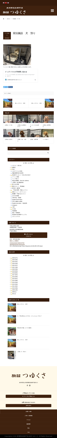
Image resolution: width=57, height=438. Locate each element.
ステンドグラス (16, 216)
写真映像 (14, 210)
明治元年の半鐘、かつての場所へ (24, 327)
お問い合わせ (28, 405)
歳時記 (14, 167)
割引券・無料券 (16, 188)
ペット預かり (7, 34)
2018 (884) (15, 273)
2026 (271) (15, 257)
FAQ (13, 169)
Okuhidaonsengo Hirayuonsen (17, 244)
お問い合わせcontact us (29, 235)
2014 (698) (15, 280)
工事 (13, 207)
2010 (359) (15, 288)
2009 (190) (15, 290)
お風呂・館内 (28, 411)
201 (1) (14, 293)
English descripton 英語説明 (19, 203)
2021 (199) (15, 267)
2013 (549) (15, 282)
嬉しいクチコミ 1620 (22, 304)
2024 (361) (15, 261)
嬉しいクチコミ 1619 (22, 339)
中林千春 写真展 (16, 197)
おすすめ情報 (15, 195)
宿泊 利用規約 (16, 212)
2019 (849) (15, 271)
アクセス (28, 419)
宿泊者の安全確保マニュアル (19, 214)
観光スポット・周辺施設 (18, 186)
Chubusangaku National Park (17, 242)
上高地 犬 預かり (21, 351)
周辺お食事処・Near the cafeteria (20, 180)
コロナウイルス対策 (17, 171)
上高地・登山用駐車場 (17, 182)
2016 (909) (15, 276)
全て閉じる (31, 163)
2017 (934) (15, 274)
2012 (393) (15, 284)
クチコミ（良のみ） (17, 165)
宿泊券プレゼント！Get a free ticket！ (21, 175)
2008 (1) (14, 291)
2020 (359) (15, 269)
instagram (14, 205)
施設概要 (28, 424)
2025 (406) (15, 259)
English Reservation (17, 199)
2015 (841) (15, 278)
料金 (28, 428)
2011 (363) (15, 286)
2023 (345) (15, 263)
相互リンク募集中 (14, 240)
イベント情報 (15, 176)
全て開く (25, 163)
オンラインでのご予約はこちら (28, 396)
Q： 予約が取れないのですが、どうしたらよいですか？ (29, 316)
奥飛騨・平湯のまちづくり (19, 193)
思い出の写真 (15, 184)
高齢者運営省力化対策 (17, 173)
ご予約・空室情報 (28, 415)
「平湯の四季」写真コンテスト (20, 190)
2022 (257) (15, 265)
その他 (14, 209)
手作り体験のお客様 (17, 201)
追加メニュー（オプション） (19, 192)
